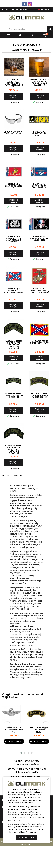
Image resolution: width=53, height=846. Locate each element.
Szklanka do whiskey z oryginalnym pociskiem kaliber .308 (14, 83)
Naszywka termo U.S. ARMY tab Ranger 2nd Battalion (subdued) (13, 344)
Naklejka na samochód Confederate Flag (13, 290)
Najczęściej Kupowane (26, 50)
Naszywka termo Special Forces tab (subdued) (13, 395)
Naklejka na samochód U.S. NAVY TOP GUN (39, 186)
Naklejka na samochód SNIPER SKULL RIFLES (39, 238)
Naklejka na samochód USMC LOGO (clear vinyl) (39, 290)
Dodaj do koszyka (13, 96)
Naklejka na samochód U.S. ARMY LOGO (39, 133)
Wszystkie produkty (14, 475)
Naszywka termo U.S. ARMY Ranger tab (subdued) (39, 395)
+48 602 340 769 (20, 9)
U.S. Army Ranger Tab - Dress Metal (39, 730)
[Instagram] (30, 4)
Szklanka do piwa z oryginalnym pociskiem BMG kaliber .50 (39, 82)
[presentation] (7, 724)
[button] (21, 752)
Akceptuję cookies (27, 837)
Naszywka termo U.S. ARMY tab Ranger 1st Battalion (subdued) (13, 449)
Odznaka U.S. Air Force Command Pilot (14, 730)
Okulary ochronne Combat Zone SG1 (13, 133)
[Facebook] (24, 4)
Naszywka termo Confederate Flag (39, 342)
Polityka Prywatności (27, 832)
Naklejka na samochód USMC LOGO (13, 186)
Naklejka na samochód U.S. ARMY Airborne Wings (13, 239)
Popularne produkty (26, 45)
